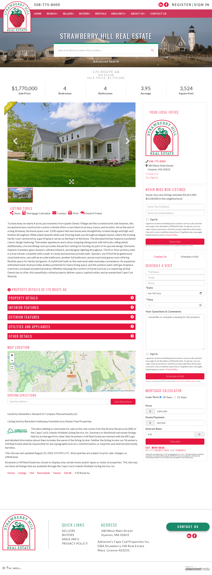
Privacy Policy (172, 235)
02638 (67, 472)
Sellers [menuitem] (68, 13)
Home (11, 472)
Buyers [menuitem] (84, 13)
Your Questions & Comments (163, 311)
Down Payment (155, 417)
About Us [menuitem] (137, 13)
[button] (152, 50)
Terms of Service (192, 381)
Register (182, 5)
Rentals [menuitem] (100, 13)
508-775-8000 (47, 5)
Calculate (175, 441)
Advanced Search (106, 61)
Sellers (68, 531)
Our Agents (152, 177)
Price (149, 405)
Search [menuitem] (51, 13)
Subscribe (175, 241)
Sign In (202, 5)
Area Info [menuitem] (117, 13)
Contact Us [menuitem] (158, 13)
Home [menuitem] (38, 13)
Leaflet (104, 390)
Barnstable (43, 472)
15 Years (182, 397)
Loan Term (152, 397)
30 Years (167, 397)
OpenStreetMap (117, 390)
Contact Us (152, 173)
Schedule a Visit (189, 256)
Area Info (70, 539)
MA (32, 472)
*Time (149, 299)
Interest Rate (154, 428)
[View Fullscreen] (11, 367)
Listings (22, 472)
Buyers (68, 535)
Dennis (57, 472)
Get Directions (123, 401)
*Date (149, 287)
